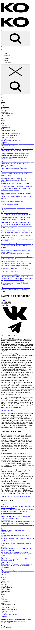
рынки (3, 105)
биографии (7, 62)
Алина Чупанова (6, 304)
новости (3, 100)
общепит (3, 496)
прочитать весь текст (7, 410)
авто (2, 118)
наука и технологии (7, 115)
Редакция (4, 142)
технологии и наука (7, 165)
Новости (11, 145)
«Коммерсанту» (6, 355)
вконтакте (12, 140)
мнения (6, 58)
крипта (3, 122)
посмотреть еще (6, 572)
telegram (3, 140)
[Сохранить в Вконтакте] (15, 320)
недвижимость (5, 117)
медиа (3, 120)
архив (2, 128)
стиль (6, 60)
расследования (5, 127)
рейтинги (4, 110)
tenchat (18, 140)
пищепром (10, 496)
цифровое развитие (7, 113)
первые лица (8, 57)
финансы (7, 55)
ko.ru (30, 626)
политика (4, 125)
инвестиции (18, 496)
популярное (4, 145)
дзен (7, 140)
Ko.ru (2, 621)
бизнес (6, 53)
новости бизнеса (27, 496)
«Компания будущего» (8, 130)
